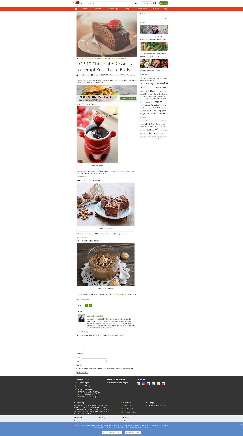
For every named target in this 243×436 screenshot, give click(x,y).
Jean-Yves (142, 130)
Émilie (152, 126)
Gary (162, 126)
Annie (154, 121)
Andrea (151, 121)
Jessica (166, 130)
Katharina (145, 133)
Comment (80, 354)
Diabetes (151, 80)
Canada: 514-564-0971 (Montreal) (88, 391)
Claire (153, 124)
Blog (165, 9)
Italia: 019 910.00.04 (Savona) (87, 397)
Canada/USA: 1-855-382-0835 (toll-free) (90, 393)
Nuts (143, 99)
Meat (156, 96)
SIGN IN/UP (163, 3)
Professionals (142, 9)
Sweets (142, 108)
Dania (158, 124)
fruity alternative (121, 294)
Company (77, 421)
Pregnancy (149, 102)
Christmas (163, 78)
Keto (141, 96)
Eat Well (110, 75)
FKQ (156, 127)
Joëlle (141, 133)
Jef (156, 129)
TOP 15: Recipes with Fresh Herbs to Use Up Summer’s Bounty (153, 55)
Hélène (166, 126)
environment (149, 88)
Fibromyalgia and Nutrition (150, 70)
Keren (160, 133)
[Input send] (136, 3)
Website (79, 365)
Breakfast (152, 78)
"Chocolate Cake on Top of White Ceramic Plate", (96, 58)
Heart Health (157, 91)
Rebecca (150, 138)
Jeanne (150, 129)
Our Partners (125, 421)
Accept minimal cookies (112, 433)
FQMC (159, 126)
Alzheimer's (147, 78)
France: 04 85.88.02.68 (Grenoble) (88, 395)
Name (79, 357)
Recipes (156, 9)
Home (76, 9)
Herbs (164, 91)
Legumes (151, 96)
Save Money (151, 105)
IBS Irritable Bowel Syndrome (155, 94)
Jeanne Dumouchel (84, 75)
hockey (142, 94)
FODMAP (84, 9)
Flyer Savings (113, 9)
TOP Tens (123, 75)
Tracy (157, 138)
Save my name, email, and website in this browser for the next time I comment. (105, 369)
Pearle (142, 138)
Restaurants (143, 105)
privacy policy (144, 427)
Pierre (145, 138)
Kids (144, 96)
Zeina (165, 138)
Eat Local (160, 83)
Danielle (163, 124)
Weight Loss (145, 113)
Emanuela (146, 127)
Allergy (141, 78)
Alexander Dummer (118, 58)
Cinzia (148, 123)
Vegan (144, 111)
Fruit (166, 87)
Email (79, 361)
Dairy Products (144, 80)
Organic (148, 99)
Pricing (126, 9)
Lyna (163, 133)
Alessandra (142, 121)
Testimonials (148, 108)
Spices (164, 105)
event (154, 88)
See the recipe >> (83, 177)
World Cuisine (158, 113)
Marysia (165, 136)
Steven (154, 138)
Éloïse (142, 127)
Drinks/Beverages (147, 83)
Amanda (164, 121)
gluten (142, 91)
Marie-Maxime (148, 136)
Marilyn (155, 136)
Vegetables (152, 110)
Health (148, 91)
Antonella (159, 121)
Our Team (154, 99)
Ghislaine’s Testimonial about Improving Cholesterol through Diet (153, 38)
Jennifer (161, 130)
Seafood (159, 105)
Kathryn (153, 133)
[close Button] (241, 424)
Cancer (157, 78)
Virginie (161, 138)
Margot (141, 136)
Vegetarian (162, 111)
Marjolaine (160, 136)
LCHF (147, 96)
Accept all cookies (133, 433)
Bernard (142, 124)
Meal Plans (98, 9)
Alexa (147, 121)
